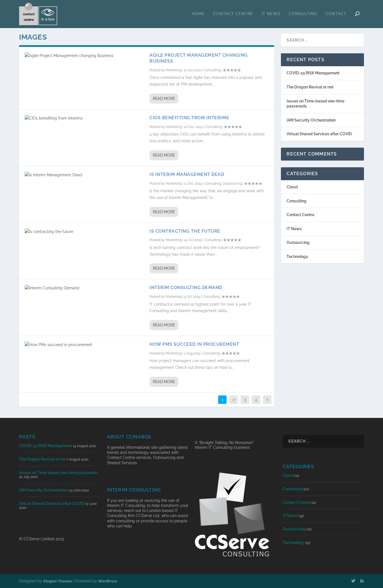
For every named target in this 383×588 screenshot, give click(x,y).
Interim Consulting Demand (185, 287)
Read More (164, 98)
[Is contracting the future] (84, 231)
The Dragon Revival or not (310, 87)
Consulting (303, 14)
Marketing (173, 70)
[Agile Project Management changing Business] (84, 55)
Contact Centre (233, 14)
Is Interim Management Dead (186, 174)
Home (198, 14)
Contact (336, 14)
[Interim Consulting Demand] (84, 288)
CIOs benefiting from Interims (189, 117)
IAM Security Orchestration (311, 120)
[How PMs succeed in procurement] (84, 345)
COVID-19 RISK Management (313, 73)
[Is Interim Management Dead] (84, 175)
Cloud (292, 187)
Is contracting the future (184, 231)
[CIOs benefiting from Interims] (84, 118)
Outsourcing (232, 184)
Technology (297, 256)
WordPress (107, 581)
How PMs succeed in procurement (194, 344)
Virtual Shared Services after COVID (319, 134)
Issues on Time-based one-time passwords (58, 472)
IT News (271, 14)
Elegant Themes (57, 581)
